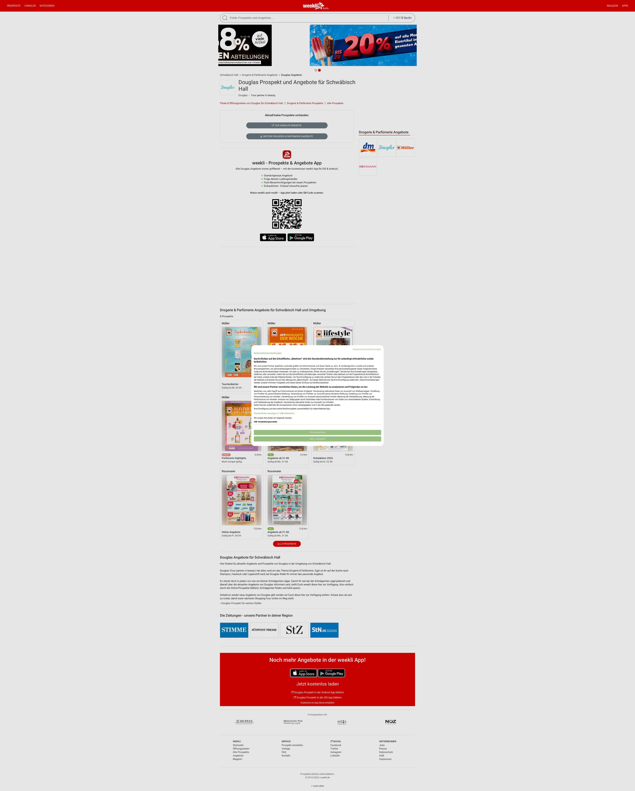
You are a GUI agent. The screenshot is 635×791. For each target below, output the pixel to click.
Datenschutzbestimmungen (367, 349)
